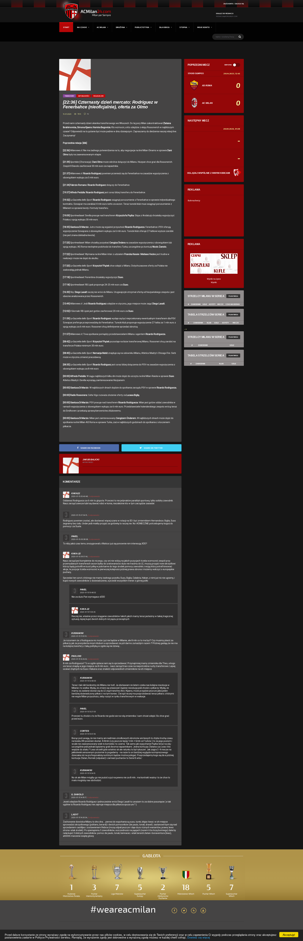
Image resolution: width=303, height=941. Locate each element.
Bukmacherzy (194, 200)
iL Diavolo (77, 794)
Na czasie (82, 27)
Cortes (84, 731)
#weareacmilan (123, 908)
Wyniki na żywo (214, 279)
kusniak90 (77, 633)
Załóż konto (228, 4)
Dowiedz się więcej (198, 937)
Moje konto (203, 27)
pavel (74, 536)
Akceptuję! (289, 935)
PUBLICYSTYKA (142, 27)
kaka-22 (76, 553)
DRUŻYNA (120, 27)
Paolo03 (76, 656)
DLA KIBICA (164, 27)
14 (88, 114)
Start (66, 27)
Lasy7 (74, 814)
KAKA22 (75, 493)
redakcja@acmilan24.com (226, 16)
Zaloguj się (239, 4)
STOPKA (183, 27)
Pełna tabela (233, 296)
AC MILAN (101, 27)
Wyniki (214, 282)
